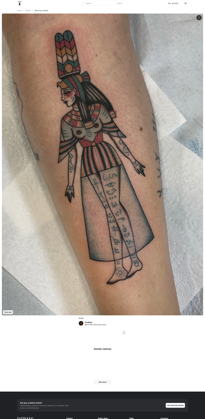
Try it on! (8, 312)
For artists (173, 3)
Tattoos (119, 3)
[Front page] (19, 3)
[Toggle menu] (185, 3)
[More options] (199, 17)
